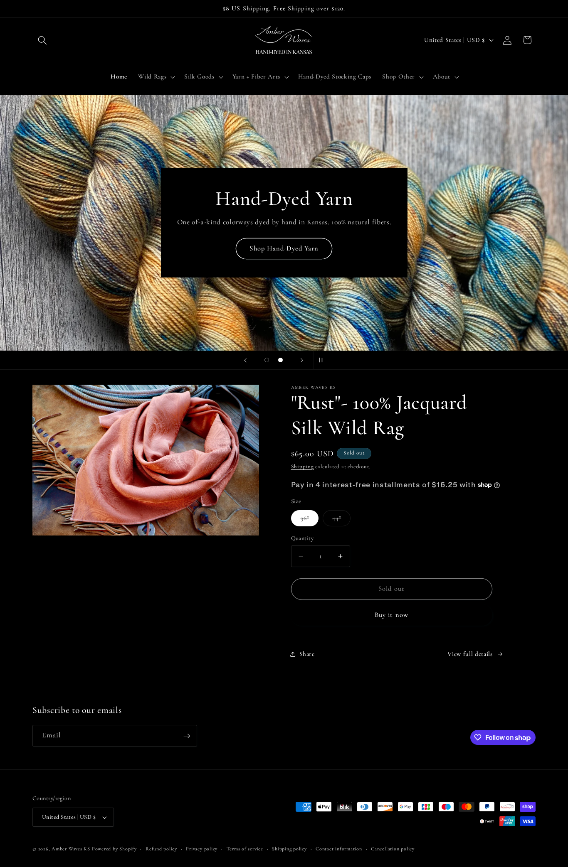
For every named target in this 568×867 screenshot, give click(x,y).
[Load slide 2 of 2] (280, 360)
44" (341, 520)
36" (310, 520)
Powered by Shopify (114, 849)
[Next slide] (302, 360)
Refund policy (161, 849)
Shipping (302, 466)
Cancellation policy (393, 849)
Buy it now (391, 615)
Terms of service (245, 849)
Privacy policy (201, 849)
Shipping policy (289, 849)
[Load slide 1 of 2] (267, 360)
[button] (42, 40)
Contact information (339, 849)
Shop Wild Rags (284, 261)
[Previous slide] (245, 360)
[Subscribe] (187, 736)
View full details (469, 654)
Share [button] (307, 654)
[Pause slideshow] (323, 360)
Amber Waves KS (71, 849)
